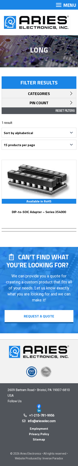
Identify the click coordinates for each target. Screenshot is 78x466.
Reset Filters (65, 110)
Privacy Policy (39, 434)
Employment (39, 428)
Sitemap (39, 439)
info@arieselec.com (42, 421)
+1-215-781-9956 (41, 415)
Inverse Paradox (53, 458)
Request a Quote (39, 316)
